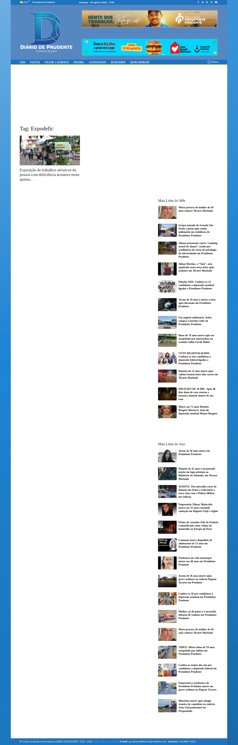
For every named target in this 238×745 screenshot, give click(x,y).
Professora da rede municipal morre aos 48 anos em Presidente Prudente (196, 561)
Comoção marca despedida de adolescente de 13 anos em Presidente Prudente (195, 543)
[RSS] (207, 2)
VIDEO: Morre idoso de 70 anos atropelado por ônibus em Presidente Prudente (196, 650)
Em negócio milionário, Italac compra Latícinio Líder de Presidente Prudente (195, 321)
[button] (212, 62)
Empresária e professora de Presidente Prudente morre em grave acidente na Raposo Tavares (197, 686)
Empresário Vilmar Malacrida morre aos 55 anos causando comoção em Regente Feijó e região (198, 508)
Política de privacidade (106, 741)
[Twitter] (211, 2)
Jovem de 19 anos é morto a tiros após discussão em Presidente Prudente (197, 303)
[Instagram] (202, 2)
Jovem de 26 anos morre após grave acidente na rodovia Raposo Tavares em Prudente (197, 579)
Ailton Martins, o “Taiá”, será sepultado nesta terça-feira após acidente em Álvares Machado (196, 267)
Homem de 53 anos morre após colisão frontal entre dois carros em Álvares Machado (198, 374)
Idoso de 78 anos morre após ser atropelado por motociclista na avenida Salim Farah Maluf (196, 338)
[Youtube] (216, 2)
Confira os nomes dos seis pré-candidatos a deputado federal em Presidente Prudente (197, 668)
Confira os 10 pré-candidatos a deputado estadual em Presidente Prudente (197, 597)
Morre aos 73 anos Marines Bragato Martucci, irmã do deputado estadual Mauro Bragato (197, 410)
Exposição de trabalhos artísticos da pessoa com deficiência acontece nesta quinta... (49, 175)
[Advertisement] (119, 99)
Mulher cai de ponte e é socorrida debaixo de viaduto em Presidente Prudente (197, 615)
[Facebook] (198, 2)
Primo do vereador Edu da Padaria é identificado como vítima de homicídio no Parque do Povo (198, 525)
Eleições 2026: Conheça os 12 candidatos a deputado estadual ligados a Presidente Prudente (196, 285)
